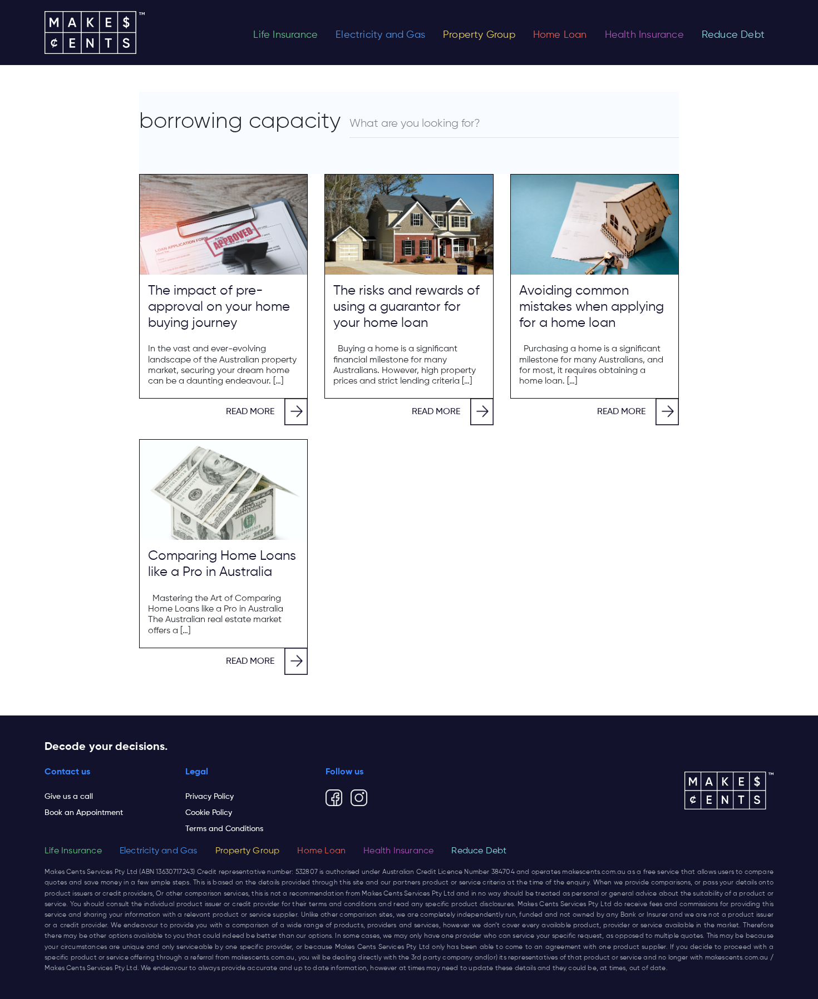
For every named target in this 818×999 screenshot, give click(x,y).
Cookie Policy (208, 813)
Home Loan (560, 35)
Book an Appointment (84, 813)
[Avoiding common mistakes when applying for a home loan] (594, 225)
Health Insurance (644, 35)
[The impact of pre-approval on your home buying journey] (223, 225)
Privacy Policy (209, 797)
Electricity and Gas (380, 35)
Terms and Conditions (224, 829)
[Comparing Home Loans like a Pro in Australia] (223, 490)
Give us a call (69, 797)
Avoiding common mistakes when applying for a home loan (591, 307)
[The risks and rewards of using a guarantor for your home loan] (408, 225)
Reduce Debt (733, 35)
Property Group (479, 35)
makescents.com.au (593, 872)
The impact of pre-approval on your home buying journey (219, 307)
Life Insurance (285, 35)
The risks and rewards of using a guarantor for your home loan (406, 307)
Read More (250, 411)
